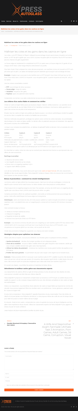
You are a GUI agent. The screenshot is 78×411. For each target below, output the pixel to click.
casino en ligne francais (49, 171)
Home (2, 31)
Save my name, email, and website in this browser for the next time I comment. (28, 385)
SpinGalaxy (64, 401)
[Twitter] (73, 21)
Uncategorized (9, 31)
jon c (7, 45)
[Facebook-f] (71, 21)
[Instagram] (76, 21)
